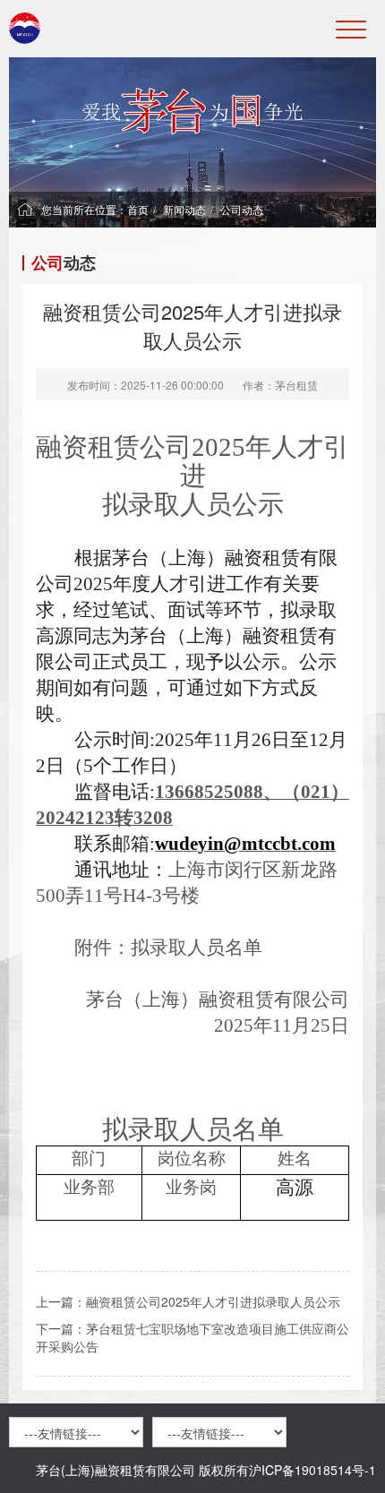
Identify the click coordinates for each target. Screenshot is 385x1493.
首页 (138, 209)
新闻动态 (184, 209)
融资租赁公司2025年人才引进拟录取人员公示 (213, 1301)
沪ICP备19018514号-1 (312, 1470)
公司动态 (241, 209)
